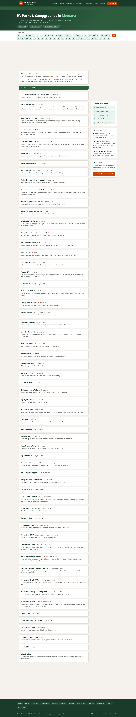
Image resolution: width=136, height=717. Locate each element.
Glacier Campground (28, 322)
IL (63, 35)
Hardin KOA (25, 647)
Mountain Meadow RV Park (30, 170)
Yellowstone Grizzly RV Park (30, 580)
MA (94, 35)
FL (49, 35)
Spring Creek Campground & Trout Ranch (35, 463)
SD (73, 38)
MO (110, 35)
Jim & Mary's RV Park (28, 243)
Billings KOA (25, 613)
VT (88, 38)
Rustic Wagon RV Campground (31, 556)
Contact (109, 703)
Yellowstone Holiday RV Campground (34, 592)
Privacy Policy (22, 707)
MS (106, 35)
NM (35, 38)
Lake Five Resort (26, 332)
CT (41, 35)
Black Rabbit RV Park (28, 163)
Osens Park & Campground (30, 496)
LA (81, 35)
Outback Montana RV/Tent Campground (35, 94)
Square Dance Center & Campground (34, 233)
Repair (96, 3)
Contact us (42, 714)
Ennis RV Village (26, 436)
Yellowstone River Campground (32, 620)
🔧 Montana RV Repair (100, 119)
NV (23, 38)
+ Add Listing (112, 3)
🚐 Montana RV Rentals (101, 111)
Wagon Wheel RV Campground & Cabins (35, 568)
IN (67, 35)
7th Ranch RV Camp (28, 627)
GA (52, 35)
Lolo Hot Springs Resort (29, 221)
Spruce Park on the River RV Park (32, 190)
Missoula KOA (26, 252)
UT (85, 38)
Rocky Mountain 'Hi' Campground (33, 180)
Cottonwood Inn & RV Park (30, 390)
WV (100, 38)
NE (19, 38)
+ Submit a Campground (104, 174)
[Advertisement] (54, 56)
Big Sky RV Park (26, 400)
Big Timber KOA (26, 456)
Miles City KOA (26, 654)
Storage (71, 703)
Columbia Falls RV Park (29, 118)
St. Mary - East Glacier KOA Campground (35, 291)
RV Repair (55, 703)
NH (27, 38)
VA (92, 38)
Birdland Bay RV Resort (29, 312)
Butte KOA (24, 419)
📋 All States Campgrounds (102, 123)
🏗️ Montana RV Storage (101, 115)
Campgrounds (70, 3)
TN (77, 38)
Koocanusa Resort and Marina (31, 211)
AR (30, 35)
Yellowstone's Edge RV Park (30, 508)
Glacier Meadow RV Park (29, 142)
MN (102, 35)
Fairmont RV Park (27, 409)
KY (78, 35)
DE (45, 35)
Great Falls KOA (26, 383)
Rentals (62, 3)
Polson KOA (25, 272)
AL (18, 35)
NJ (30, 38)
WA (96, 38)
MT (114, 35)
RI (66, 38)
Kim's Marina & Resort (29, 446)
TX (81, 38)
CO (37, 35)
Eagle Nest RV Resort (28, 262)
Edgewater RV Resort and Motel (32, 201)
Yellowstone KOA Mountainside (32, 535)
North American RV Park (29, 130)
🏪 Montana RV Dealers (101, 107)
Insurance (79, 3)
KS (74, 35)
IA (70, 35)
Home (18, 8)
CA (34, 35)
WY (108, 38)
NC (42, 38)
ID (60, 35)
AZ (26, 35)
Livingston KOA (26, 489)
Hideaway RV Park (27, 525)
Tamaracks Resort (27, 284)
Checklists (102, 3)
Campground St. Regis (29, 302)
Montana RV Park (27, 373)
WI (104, 38)
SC (69, 38)
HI (56, 35)
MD (90, 35)
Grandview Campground (29, 637)
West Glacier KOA (27, 344)
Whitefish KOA (26, 353)
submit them (51, 76)
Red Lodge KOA (26, 518)
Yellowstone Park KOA (28, 601)
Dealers (55, 3)
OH (51, 38)
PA (62, 38)
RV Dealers (35, 703)
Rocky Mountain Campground (31, 480)
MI (97, 35)
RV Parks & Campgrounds (29, 8)
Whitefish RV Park (27, 363)
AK (22, 35)
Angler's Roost (26, 153)
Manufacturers (88, 3)
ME (85, 35)
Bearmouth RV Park (28, 104)
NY (38, 38)
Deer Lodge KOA (26, 429)
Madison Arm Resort (28, 545)
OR (58, 38)
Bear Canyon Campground (30, 472)
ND (46, 38)
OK (55, 38)
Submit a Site (100, 703)
